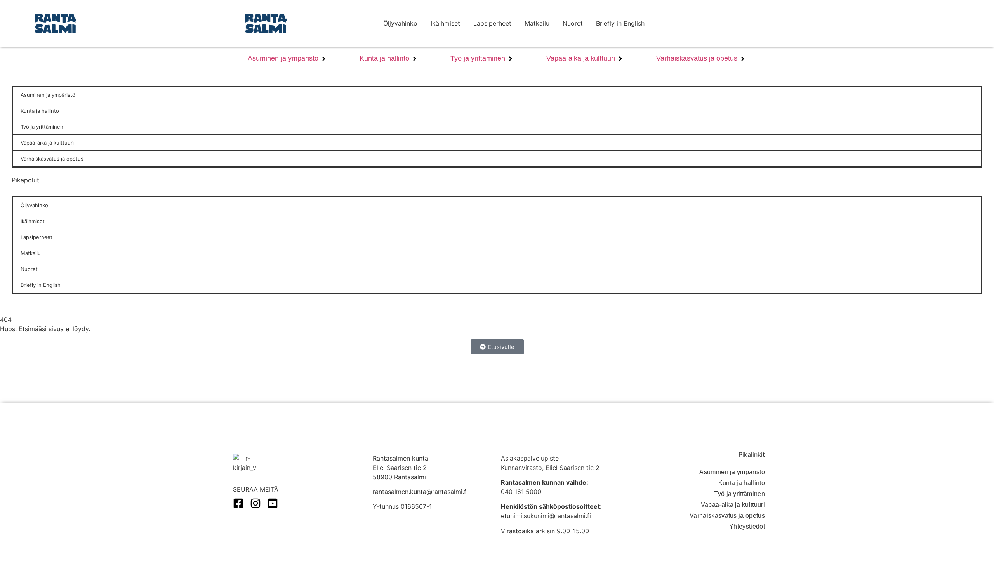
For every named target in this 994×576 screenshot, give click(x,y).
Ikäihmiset (445, 23)
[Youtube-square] (272, 503)
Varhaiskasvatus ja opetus (727, 515)
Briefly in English (620, 23)
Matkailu (537, 23)
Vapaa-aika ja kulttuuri (733, 504)
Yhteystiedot (747, 526)
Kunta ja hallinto (741, 483)
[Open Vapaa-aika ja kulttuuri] (620, 58)
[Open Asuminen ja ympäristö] (323, 58)
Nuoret (573, 23)
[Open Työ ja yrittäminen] (510, 58)
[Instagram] (255, 503)
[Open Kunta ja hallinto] (414, 58)
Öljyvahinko (400, 23)
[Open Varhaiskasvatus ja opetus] (742, 58)
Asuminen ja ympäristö (732, 472)
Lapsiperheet (492, 23)
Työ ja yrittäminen (739, 493)
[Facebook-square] (238, 503)
